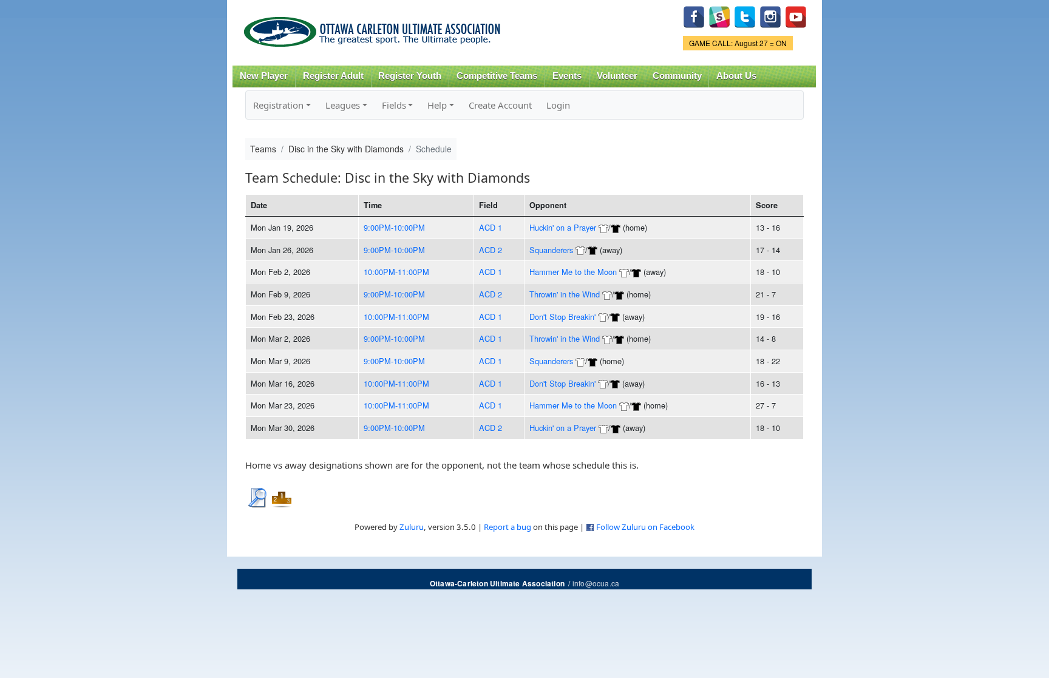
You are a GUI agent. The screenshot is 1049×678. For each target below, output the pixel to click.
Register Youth (409, 76)
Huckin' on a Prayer (562, 227)
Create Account (500, 105)
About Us (736, 76)
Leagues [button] (342, 105)
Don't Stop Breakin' (562, 316)
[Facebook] (694, 15)
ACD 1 (490, 227)
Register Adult (333, 76)
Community (677, 76)
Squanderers (551, 250)
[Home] (374, 27)
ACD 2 (490, 250)
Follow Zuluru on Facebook (645, 526)
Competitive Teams (497, 76)
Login (558, 105)
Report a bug (507, 526)
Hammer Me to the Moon (573, 271)
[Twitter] (745, 15)
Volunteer (617, 76)
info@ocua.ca (595, 583)
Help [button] (437, 105)
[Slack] (719, 15)
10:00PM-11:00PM (396, 271)
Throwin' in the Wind (564, 294)
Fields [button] (394, 105)
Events (567, 76)
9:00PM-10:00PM (394, 227)
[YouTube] (796, 15)
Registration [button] (278, 105)
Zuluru (411, 526)
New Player (264, 76)
